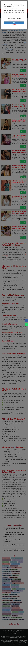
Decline (14, 24)
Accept (14, 22)
